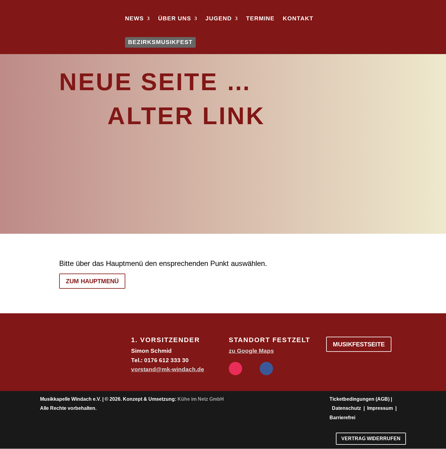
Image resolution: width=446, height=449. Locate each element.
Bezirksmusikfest (160, 42)
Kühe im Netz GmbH (200, 399)
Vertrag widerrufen (370, 438)
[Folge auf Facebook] (266, 368)
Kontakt (298, 19)
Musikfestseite (359, 344)
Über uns (174, 19)
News (134, 19)
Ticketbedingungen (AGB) (359, 399)
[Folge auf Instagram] (235, 368)
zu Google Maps (251, 351)
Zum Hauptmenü (92, 281)
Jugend (218, 19)
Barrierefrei (342, 417)
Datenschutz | (349, 408)
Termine (260, 19)
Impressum (380, 408)
